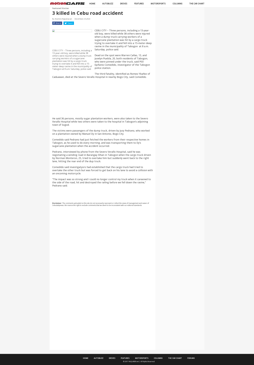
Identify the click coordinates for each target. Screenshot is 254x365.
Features (139, 3)
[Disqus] (102, 244)
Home (92, 3)
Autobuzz (107, 3)
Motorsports (158, 3)
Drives (123, 3)
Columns (177, 3)
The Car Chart (196, 3)
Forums (191, 358)
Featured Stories (60, 8)
